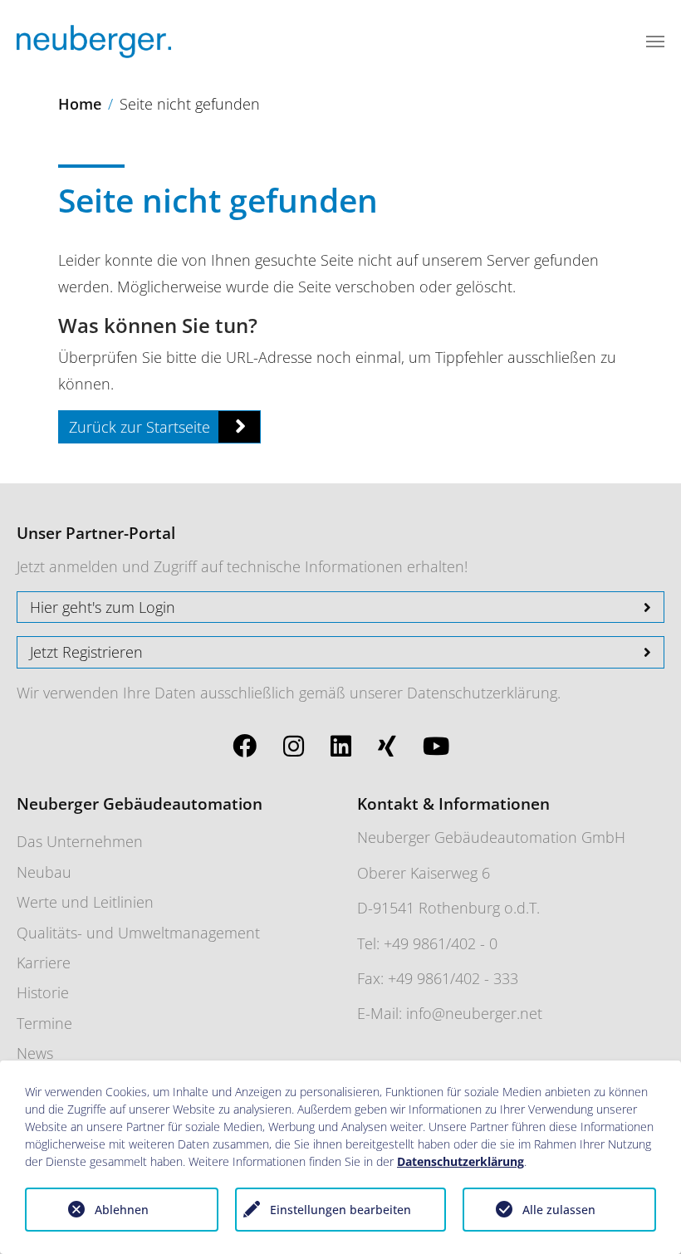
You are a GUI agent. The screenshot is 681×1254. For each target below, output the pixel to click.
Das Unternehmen (80, 841)
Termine (44, 1023)
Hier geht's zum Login (102, 607)
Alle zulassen (558, 1209)
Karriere (44, 962)
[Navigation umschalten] (655, 41)
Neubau (44, 872)
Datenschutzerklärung (482, 693)
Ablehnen (122, 1209)
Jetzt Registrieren (86, 652)
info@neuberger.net (474, 1013)
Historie (43, 992)
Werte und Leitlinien (85, 902)
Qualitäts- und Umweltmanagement (138, 933)
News (35, 1053)
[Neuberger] (94, 41)
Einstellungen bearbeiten (340, 1209)
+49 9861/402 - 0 (440, 943)
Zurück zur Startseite (139, 427)
